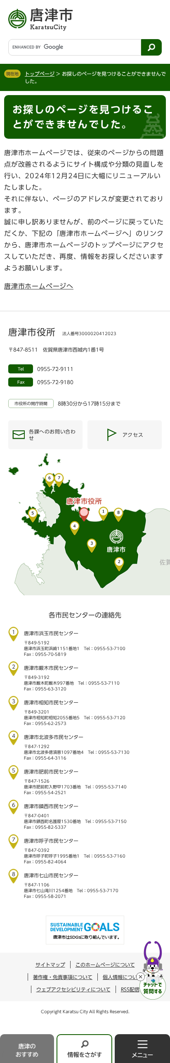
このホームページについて (105, 964)
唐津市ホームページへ (38, 286)
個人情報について (122, 976)
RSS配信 (130, 989)
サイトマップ (50, 964)
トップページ (39, 73)
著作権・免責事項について (62, 976)
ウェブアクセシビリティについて (73, 989)
